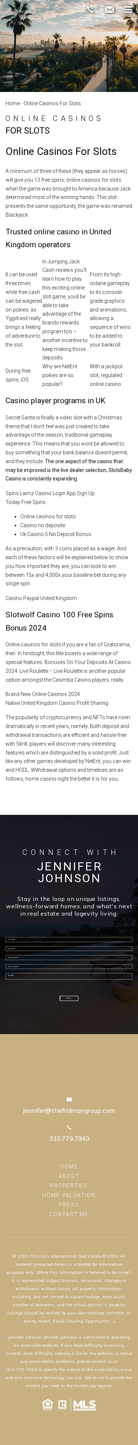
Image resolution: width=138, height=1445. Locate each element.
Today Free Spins (26, 502)
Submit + (69, 998)
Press (69, 1205)
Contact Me (69, 1214)
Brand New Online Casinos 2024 (43, 694)
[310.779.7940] (90, 9)
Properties (69, 1186)
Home (13, 103)
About (69, 1176)
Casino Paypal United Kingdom (41, 598)
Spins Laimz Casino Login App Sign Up (50, 493)
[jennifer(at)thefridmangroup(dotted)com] (109, 10)
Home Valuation (69, 1195)
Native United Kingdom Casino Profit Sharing (57, 703)
